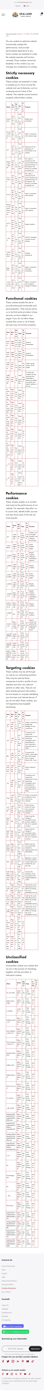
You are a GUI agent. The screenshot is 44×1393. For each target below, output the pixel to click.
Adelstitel (5, 1309)
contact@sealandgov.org (24, 2)
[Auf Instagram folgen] (13, 1361)
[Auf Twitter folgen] (8, 1361)
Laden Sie (5, 1305)
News (4, 1270)
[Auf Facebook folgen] (3, 1361)
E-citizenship (6, 1320)
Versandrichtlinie (7, 1284)
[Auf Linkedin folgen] (18, 1361)
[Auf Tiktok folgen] (32, 1361)
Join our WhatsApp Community (17, 1332)
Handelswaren (7, 1312)
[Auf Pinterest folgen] (22, 1361)
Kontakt (4, 1273)
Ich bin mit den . (19, 1354)
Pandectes (19, 34)
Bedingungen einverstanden (24, 1354)
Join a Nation (6, 1292)
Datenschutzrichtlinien (9, 1281)
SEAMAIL (5, 1316)
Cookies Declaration (9, 1288)
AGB (3, 1277)
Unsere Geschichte (8, 1266)
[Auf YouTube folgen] (27, 1361)
